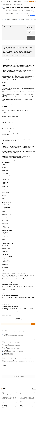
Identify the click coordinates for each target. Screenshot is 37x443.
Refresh (34, 388)
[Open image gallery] (14, 32)
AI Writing (7, 4)
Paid (15, 13)
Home (1, 4)
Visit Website (33, 15)
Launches (19, 1)
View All (33, 339)
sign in (16, 376)
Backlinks (8, 1)
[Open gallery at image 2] (31, 27)
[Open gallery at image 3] (31, 33)
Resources (25, 1)
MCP (11, 1)
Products (4, 4)
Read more (18, 318)
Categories (15, 1)
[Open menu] (35, 1)
